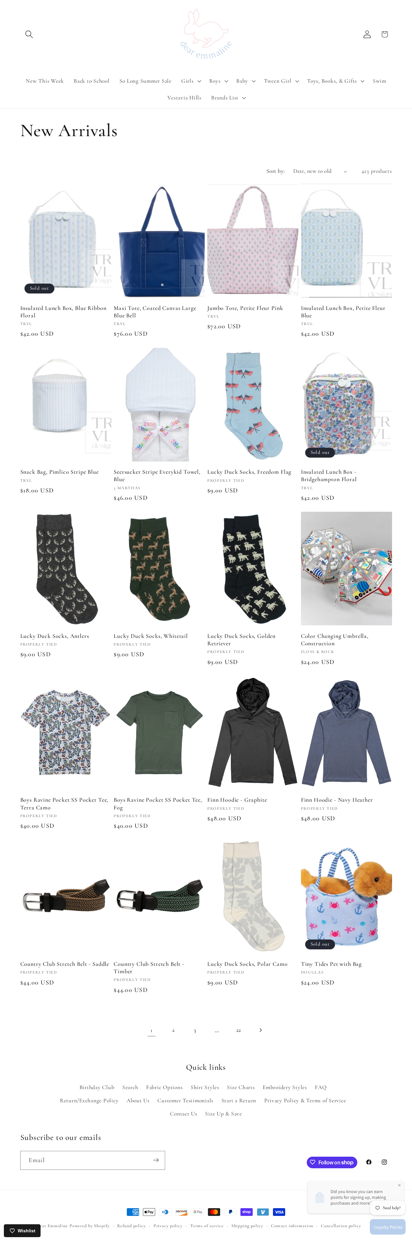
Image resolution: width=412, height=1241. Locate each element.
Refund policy (131, 1225)
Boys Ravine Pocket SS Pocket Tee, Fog (158, 803)
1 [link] (151, 1030)
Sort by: (276, 171)
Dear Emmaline (52, 1225)
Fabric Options (164, 1087)
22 (238, 1030)
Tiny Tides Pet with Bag (331, 963)
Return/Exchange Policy (89, 1100)
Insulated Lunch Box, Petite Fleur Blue (343, 311)
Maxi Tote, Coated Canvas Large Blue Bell (155, 311)
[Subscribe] (156, 1160)
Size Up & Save (223, 1113)
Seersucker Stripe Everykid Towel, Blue (157, 475)
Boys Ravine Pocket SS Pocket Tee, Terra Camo (64, 803)
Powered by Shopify (90, 1225)
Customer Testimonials (185, 1100)
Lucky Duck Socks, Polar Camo (247, 963)
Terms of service (207, 1225)
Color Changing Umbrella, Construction (335, 639)
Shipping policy (247, 1225)
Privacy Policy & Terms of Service (305, 1100)
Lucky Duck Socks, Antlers (54, 635)
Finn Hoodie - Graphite (237, 799)
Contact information (292, 1225)
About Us (138, 1100)
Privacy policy (168, 1225)
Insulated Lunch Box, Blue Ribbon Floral (63, 311)
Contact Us (183, 1113)
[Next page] (260, 1030)
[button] (29, 34)
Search (130, 1087)
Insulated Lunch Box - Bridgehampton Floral (329, 475)
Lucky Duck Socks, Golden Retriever (241, 639)
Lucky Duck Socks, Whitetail (151, 635)
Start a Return (239, 1100)
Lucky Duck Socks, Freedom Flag (249, 471)
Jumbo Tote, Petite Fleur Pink (245, 308)
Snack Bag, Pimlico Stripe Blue (59, 471)
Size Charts (241, 1087)
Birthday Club (97, 1087)
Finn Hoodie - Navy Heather (337, 799)
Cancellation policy (341, 1225)
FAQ (320, 1087)
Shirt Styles (205, 1087)
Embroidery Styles (285, 1087)
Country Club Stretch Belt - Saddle (64, 963)
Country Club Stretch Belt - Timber (149, 967)
